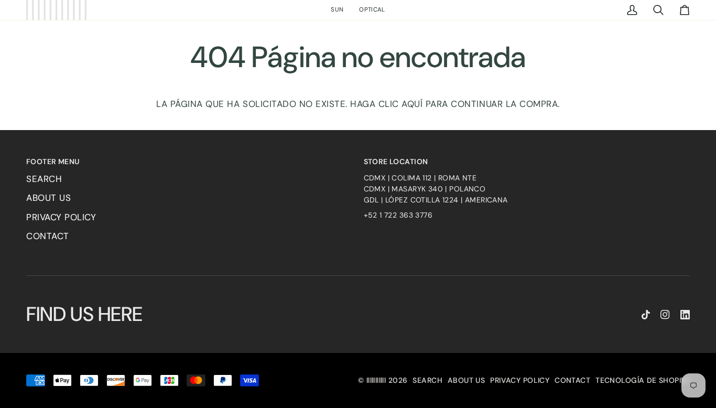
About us (48, 197)
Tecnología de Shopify (642, 380)
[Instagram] (665, 314)
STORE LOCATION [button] (396, 161)
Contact (47, 236)
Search (44, 179)
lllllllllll (376, 380)
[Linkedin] (685, 314)
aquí (412, 104)
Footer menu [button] (53, 161)
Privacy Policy (61, 217)
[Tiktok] (646, 314)
